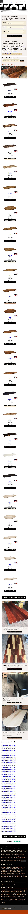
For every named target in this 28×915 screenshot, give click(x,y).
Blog (17, 900)
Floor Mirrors (7, 894)
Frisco (10, 440)
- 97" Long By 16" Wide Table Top (8, 745)
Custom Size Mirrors (6, 891)
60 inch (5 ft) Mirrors (19, 859)
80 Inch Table (4, 871)
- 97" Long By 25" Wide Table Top (8, 760)
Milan (10, 214)
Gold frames (16, 854)
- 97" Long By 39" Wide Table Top (8, 784)
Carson (10, 296)
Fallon (10, 378)
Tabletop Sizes (14, 873)
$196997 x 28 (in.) (10, 217)
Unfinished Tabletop (21, 873)
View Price (14, 631)
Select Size (10, 631)
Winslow (10, 584)
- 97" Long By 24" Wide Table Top (8, 758)
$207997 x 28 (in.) (10, 93)
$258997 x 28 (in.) (10, 423)
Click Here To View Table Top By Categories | (12, 53)
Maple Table (6, 868)
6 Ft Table (24, 870)
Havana (10, 131)
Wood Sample (19, 631)
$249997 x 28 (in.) (10, 155)
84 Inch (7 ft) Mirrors (17, 860)
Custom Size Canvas (16, 896)
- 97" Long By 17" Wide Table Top (8, 747)
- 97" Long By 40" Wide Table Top (8, 786)
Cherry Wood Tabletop (19, 875)
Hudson (10, 173)
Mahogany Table (13, 868)
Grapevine (10, 399)
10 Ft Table (19, 871)
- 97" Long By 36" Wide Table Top (8, 779)
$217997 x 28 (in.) (10, 320)
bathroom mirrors (22, 850)
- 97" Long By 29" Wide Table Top (8, 767)
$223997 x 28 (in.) (10, 464)
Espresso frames (10, 856)
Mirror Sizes (13, 891)
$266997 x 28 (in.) (10, 176)
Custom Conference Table (6, 870)
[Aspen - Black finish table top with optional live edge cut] (15, 684)
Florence (10, 193)
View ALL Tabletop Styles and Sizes (13, 597)
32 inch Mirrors (7, 857)
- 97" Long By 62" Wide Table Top (8, 824)
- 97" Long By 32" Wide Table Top (8, 773)
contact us (15, 51)
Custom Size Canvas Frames (10, 899)
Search (22, 60)
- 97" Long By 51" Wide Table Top (8, 805)
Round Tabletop (11, 875)
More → (23, 860)
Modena (10, 255)
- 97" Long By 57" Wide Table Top (8, 815)
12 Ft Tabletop (4, 878)
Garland (10, 152)
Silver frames (3, 856)
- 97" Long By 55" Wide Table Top (8, 812)
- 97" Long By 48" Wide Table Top (8, 800)
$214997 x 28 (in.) (10, 402)
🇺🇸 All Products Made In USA (21, 2)
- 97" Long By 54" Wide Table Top (8, 810)
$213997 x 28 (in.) (10, 114)
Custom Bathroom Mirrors (6, 890)
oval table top (16, 48)
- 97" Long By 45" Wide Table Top (8, 795)
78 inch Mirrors (10, 860)
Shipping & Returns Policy (6, 908)
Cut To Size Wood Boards (6, 896)
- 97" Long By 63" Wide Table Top (8, 826)
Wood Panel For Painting (14, 898)
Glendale (10, 543)
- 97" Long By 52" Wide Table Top (8, 807)
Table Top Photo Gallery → (9, 65)
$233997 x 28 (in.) (10, 135)
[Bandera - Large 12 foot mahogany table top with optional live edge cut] (15, 613)
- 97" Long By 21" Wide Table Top (8, 753)
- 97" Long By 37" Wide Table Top (8, 781)
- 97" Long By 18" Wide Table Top (8, 748)
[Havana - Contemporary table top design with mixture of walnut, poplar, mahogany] (15, 649)
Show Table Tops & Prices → (14, 36)
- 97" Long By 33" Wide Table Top (8, 774)
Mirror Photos (7, 893)
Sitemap (3, 902)
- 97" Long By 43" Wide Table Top (8, 791)
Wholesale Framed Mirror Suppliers (20, 890)
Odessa (10, 481)
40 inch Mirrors (22, 857)
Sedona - (14, 734)
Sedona (9, 502)
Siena (10, 234)
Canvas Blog (3, 900)
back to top (14, 912)
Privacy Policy (17, 907)
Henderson (10, 358)
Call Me (13, 2)
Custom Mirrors (19, 891)
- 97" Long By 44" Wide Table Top (8, 793)
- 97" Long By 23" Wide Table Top (8, 757)
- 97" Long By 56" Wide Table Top (8, 814)
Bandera (10, 111)
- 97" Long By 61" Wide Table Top (8, 823)
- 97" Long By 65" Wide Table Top (8, 829)
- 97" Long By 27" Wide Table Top (8, 764)
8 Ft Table (14, 871)
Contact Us (21, 900)
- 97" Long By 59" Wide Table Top (8, 819)
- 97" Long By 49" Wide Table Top (8, 802)
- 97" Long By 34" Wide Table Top (8, 776)
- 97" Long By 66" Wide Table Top (8, 831)
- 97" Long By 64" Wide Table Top (8, 828)
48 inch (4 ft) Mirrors (10, 859)
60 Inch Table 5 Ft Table (17, 870)
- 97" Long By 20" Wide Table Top (8, 752)
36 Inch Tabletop (15, 876)
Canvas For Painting (11, 900)
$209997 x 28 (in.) (10, 526)
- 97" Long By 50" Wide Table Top (8, 803)
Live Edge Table (20, 868)
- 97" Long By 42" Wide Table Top (8, 789)
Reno (10, 317)
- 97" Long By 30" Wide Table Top (8, 769)
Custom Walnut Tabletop (6, 876)
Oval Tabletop (4, 875)
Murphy (10, 420)
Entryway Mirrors (14, 893)
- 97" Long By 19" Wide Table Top (8, 750)
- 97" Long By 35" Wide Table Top (8, 778)
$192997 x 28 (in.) (10, 196)
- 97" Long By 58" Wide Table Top (8, 818)
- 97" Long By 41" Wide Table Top (8, 788)
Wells (10, 337)
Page (10, 564)
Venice (10, 276)
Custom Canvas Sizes (20, 899)
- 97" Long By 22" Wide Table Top (8, 755)
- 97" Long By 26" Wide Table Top (8, 762)
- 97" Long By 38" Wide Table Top (8, 783)
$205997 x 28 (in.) (10, 505)
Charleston (10, 90)
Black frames (10, 854)
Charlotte (10, 461)
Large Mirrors (23, 894)
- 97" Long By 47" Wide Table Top (8, 798)
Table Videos (17, 867)
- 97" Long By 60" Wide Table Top (8, 821)
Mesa (10, 523)
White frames (21, 854)
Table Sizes (12, 867)
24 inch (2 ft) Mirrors (18, 856)
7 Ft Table (10, 871)
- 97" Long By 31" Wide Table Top (8, 771)
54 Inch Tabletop (22, 876)
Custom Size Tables (5, 867)
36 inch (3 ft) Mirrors (15, 857)
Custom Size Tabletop (5, 873)
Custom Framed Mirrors (15, 894)
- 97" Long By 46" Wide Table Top (8, 797)
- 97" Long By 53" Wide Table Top (8, 809)
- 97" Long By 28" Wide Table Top (8, 765)
